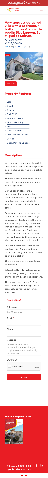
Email (10, 318)
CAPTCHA (12, 360)
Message (11, 340)
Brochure (11, 84)
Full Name (12, 307)
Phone (10, 329)
